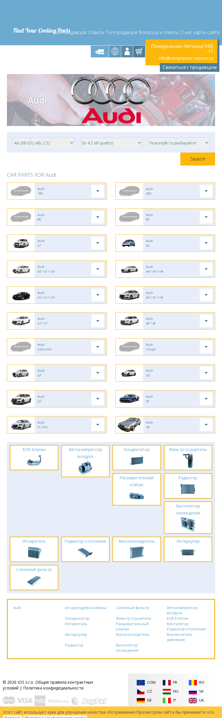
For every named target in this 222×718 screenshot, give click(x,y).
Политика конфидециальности (53, 688)
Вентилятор (178, 623)
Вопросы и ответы (159, 32)
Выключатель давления (180, 637)
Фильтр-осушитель (133, 618)
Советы (96, 32)
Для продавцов (70, 32)
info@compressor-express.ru (186, 58)
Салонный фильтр (132, 607)
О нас (186, 32)
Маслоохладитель (132, 634)
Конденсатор (77, 618)
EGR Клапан (177, 618)
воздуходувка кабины (85, 607)
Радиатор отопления (186, 628)
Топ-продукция (121, 32)
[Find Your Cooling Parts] (41, 13)
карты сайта (206, 32)
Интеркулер (76, 634)
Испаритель (76, 623)
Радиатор (74, 645)
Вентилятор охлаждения (127, 647)
